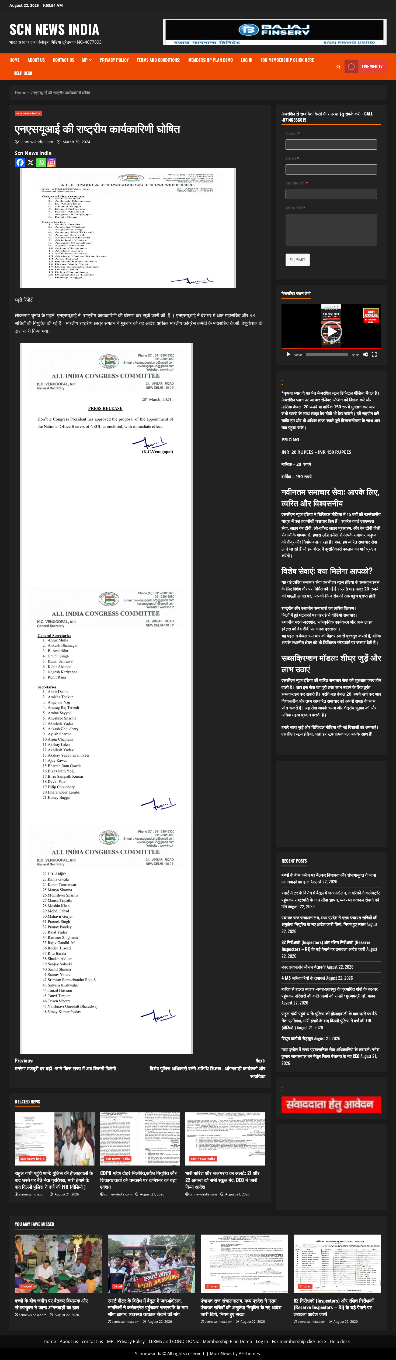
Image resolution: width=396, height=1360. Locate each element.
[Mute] (365, 354)
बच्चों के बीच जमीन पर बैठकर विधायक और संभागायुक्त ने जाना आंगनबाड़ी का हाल (51, 1304)
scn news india (54, 29)
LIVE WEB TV (372, 66)
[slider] (327, 354)
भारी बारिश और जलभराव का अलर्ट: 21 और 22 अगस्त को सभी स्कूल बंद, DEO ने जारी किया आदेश (222, 1179)
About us (36, 60)
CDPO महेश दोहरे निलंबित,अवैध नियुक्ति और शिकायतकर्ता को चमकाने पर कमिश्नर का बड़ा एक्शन (138, 1179)
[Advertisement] (331, 804)
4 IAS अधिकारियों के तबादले (303, 978)
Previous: (65, 1064)
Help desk (22, 73)
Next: (207, 1068)
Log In (246, 60)
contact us (63, 60)
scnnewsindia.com (36, 141)
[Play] (288, 354)
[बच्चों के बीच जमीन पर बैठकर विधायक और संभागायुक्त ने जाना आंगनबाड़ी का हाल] (58, 1264)
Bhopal (26, 1286)
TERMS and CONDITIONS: (158, 60)
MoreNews (221, 1353)
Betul (117, 1286)
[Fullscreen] (374, 354)
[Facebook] (20, 162)
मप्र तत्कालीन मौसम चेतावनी (304, 966)
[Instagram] (51, 162)
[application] (331, 332)
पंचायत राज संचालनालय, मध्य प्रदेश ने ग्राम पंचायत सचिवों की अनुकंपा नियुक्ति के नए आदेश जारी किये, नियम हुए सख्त (329, 921)
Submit (297, 260)
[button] (331, 332)
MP (85, 60)
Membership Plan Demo (210, 60)
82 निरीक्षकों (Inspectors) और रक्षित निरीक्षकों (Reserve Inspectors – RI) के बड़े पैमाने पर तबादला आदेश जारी (326, 945)
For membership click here (287, 60)
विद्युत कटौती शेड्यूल (297, 1038)
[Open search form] (338, 66)
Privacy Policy (114, 60)
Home (14, 60)
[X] (30, 162)
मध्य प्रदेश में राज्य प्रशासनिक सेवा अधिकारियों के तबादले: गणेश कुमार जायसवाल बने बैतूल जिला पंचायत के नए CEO (330, 1053)
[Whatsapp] (41, 162)
